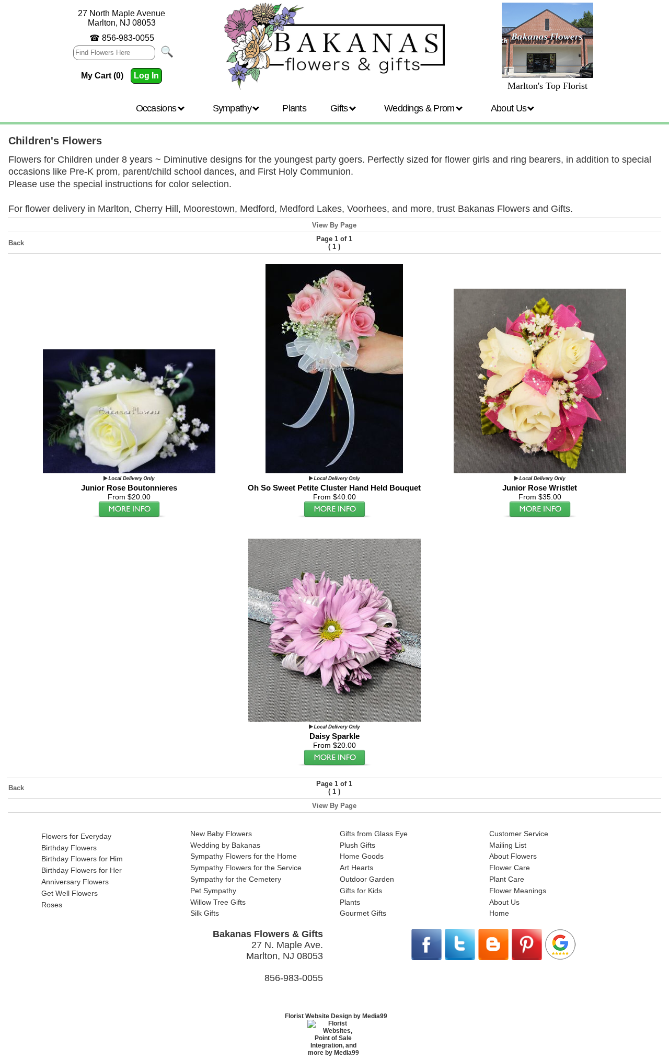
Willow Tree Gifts (218, 902)
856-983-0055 (128, 37)
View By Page (334, 225)
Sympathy (233, 108)
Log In (146, 75)
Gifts (340, 108)
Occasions (157, 108)
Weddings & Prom (420, 108)
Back (16, 243)
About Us (510, 108)
